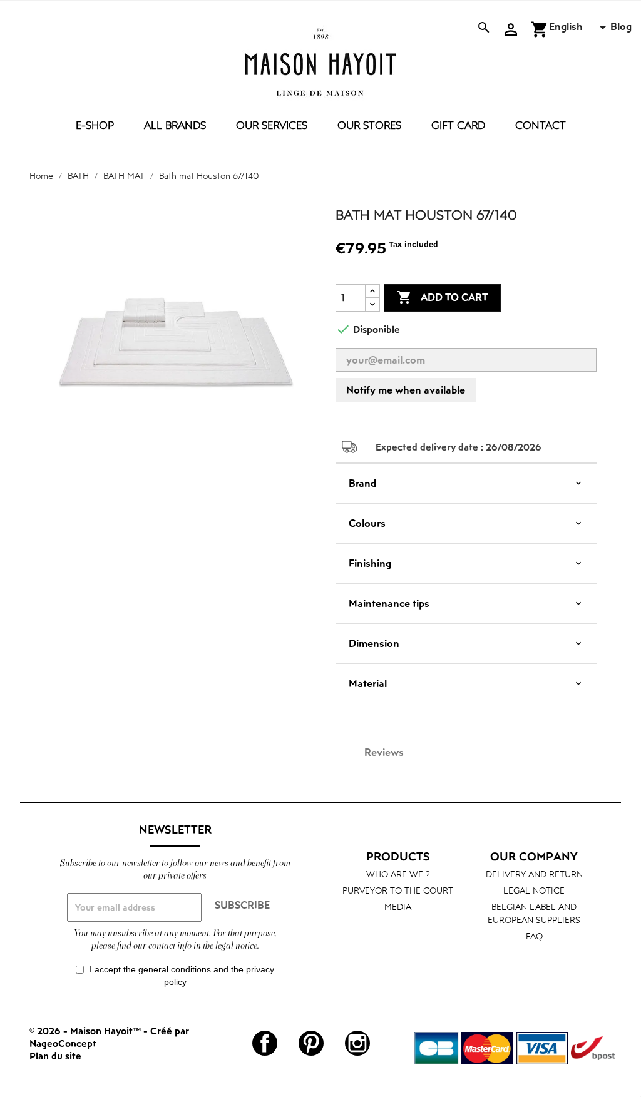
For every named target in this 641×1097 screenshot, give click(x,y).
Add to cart (442, 297)
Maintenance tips (389, 603)
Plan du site (55, 1055)
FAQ (534, 936)
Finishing (370, 563)
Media (397, 906)
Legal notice (534, 890)
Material (368, 683)
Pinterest (311, 1043)
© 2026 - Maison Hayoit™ (86, 1030)
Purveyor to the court (397, 890)
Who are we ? (398, 874)
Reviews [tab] (384, 752)
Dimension (374, 643)
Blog (621, 26)
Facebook (264, 1043)
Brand (362, 483)
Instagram (357, 1043)
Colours (367, 523)
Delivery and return (534, 874)
